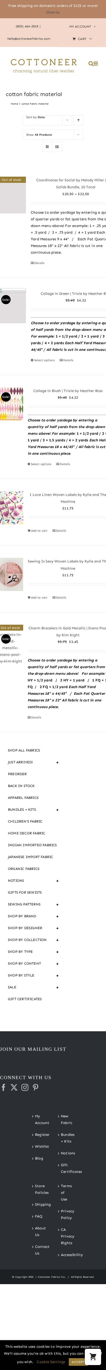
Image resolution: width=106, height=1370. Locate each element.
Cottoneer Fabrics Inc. (52, 1277)
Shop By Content (33, 964)
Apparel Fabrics (23, 798)
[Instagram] (24, 1087)
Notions (33, 881)
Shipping (40, 1204)
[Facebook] (3, 1087)
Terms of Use (66, 1192)
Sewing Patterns (33, 904)
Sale (33, 987)
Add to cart (39, 530)
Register (40, 1134)
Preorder (17, 774)
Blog (39, 1158)
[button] (93, 1357)
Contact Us (40, 1250)
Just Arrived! (33, 762)
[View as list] (57, 147)
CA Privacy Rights (66, 1236)
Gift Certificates (25, 999)
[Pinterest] (35, 1087)
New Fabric (66, 1119)
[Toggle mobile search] (90, 63)
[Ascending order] (78, 120)
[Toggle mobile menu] (96, 63)
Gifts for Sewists (25, 892)
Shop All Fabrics (24, 750)
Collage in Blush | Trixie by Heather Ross (68, 391)
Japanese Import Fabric (30, 857)
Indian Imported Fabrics (32, 845)
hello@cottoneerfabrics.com (28, 38)
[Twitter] (14, 1087)
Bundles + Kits (33, 810)
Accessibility (66, 1255)
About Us (40, 1231)
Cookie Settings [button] (51, 1362)
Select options (44, 360)
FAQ (39, 1216)
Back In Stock (21, 786)
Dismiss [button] (53, 12)
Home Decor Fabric (26, 833)
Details (39, 263)
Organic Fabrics (23, 869)
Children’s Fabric (25, 821)
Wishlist (40, 1146)
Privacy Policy (66, 1214)
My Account (40, 1119)
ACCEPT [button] (78, 1362)
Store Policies (40, 1189)
